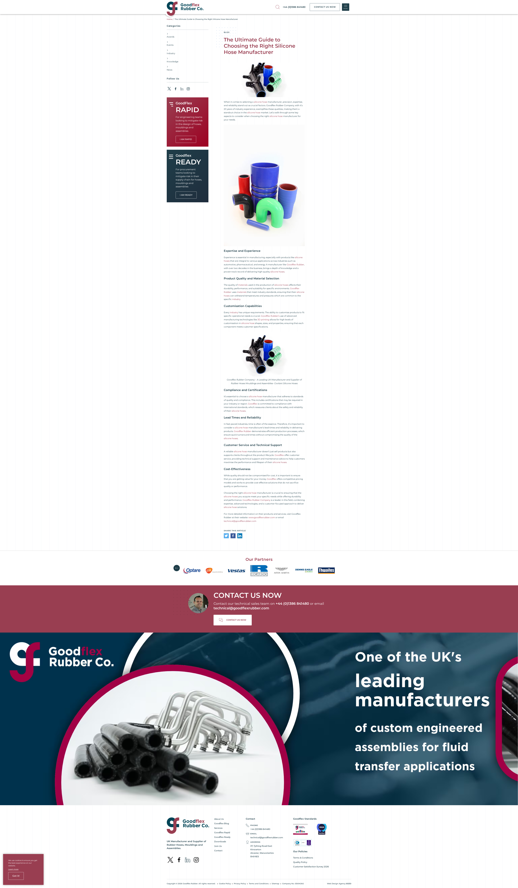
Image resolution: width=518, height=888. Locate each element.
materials (243, 285)
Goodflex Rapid (222, 832)
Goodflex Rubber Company (256, 500)
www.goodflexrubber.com (261, 517)
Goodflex (252, 403)
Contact (218, 850)
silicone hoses (277, 271)
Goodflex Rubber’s (270, 316)
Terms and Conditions (259, 883)
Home (169, 19)
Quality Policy (300, 862)
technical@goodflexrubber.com (240, 521)
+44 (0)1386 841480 (294, 7)
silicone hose (260, 102)
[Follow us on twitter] (169, 88)
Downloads (220, 841)
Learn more (13, 869)
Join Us (218, 846)
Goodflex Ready (222, 837)
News (169, 70)
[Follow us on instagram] (188, 88)
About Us (219, 819)
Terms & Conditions (303, 857)
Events (170, 45)
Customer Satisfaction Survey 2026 (311, 866)
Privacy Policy (240, 883)
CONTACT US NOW (325, 7)
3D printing (263, 319)
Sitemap (275, 883)
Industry (171, 53)
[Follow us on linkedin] (181, 88)
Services (218, 828)
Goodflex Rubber (295, 264)
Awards (170, 36)
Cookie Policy (225, 883)
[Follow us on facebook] (175, 88)
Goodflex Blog (221, 823)
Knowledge (172, 61)
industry (236, 299)
